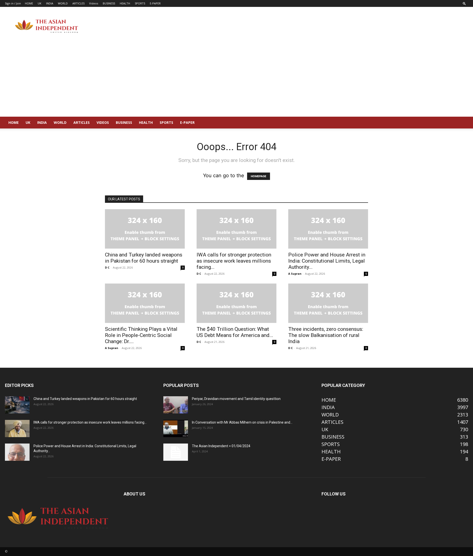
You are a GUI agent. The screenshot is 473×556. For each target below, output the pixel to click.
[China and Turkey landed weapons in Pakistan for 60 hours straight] (145, 229)
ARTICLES (78, 3)
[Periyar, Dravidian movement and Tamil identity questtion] (175, 404)
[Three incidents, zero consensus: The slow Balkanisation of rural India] (328, 303)
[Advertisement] (236, 79)
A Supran (295, 273)
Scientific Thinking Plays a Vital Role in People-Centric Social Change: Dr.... (141, 335)
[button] (464, 3)
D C (107, 267)
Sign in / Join (13, 3)
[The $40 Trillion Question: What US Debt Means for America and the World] (236, 303)
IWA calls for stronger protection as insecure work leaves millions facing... (234, 261)
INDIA (49, 3)
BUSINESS (109, 3)
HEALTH (125, 3)
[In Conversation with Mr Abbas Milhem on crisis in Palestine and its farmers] (175, 428)
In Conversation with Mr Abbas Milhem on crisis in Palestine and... (242, 422)
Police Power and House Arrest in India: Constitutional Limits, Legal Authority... (326, 261)
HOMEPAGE (258, 176)
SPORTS (140, 3)
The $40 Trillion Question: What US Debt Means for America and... (235, 332)
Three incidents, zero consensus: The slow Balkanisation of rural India (325, 335)
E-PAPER (155, 3)
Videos (93, 3)
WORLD (63, 3)
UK (39, 3)
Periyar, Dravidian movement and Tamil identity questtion (236, 399)
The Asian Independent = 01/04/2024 (221, 446)
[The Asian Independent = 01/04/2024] (175, 452)
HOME (29, 3)
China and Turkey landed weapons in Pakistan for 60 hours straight (143, 258)
